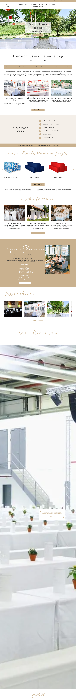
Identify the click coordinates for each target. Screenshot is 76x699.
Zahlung (64, 0)
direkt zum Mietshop (38, 109)
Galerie (54, 4)
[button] (71, 170)
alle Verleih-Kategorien (38, 233)
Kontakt (41, 6)
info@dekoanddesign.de (22, 0)
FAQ (51, 0)
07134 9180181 (8, 0)
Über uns (35, 6)
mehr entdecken (25, 282)
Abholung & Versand (72, 0)
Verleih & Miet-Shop (23, 4)
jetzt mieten (38, 35)
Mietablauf (57, 0)
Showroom (47, 4)
